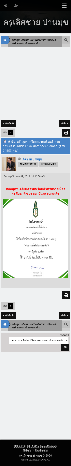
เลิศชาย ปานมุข (32, 159)
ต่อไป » (64, 123)
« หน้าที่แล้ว (8, 123)
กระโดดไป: (64, 335)
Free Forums (41, 450)
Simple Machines (48, 446)
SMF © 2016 (33, 446)
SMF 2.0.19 (19, 446)
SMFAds (27, 450)
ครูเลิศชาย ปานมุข (31, 455)
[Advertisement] (35, 83)
